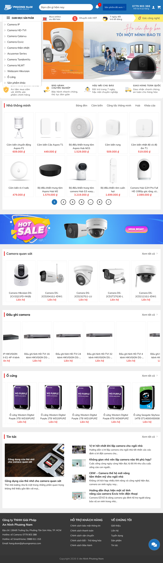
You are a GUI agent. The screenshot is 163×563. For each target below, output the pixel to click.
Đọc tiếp (22, 348)
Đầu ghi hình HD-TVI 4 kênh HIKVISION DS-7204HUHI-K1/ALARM (114, 355)
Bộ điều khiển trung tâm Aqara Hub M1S (81, 146)
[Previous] (49, 50)
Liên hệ (115, 530)
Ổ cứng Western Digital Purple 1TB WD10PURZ (82, 417)
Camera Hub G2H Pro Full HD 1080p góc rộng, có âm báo (144, 189)
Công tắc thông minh (119, 105)
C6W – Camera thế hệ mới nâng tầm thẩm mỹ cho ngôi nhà (109, 474)
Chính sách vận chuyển (82, 535)
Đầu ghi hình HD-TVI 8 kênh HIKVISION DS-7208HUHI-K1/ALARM (145, 355)
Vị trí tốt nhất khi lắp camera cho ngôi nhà (115, 445)
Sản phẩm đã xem (114, 7)
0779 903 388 (141, 7)
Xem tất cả (148, 253)
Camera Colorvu (16, 36)
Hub (137, 105)
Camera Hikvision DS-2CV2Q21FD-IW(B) (15, 294)
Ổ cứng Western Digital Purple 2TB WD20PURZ (50, 417)
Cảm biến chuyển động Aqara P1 (19, 146)
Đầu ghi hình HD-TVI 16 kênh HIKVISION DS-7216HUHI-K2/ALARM (20, 355)
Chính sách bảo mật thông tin (85, 525)
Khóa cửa (149, 105)
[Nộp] (90, 7)
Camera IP (13, 24)
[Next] (154, 50)
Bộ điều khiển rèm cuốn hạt (113, 189)
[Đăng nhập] (153, 7)
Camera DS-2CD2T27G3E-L (108, 294)
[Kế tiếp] (108, 202)
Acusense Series (17, 53)
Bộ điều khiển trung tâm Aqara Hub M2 (50, 189)
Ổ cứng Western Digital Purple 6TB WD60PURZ (113, 417)
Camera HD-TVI (16, 30)
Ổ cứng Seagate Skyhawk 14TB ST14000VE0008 (144, 417)
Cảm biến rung (113, 144)
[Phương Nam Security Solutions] (18, 7)
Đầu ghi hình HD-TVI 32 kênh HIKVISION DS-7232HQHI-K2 (82, 355)
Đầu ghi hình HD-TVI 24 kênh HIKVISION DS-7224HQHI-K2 (51, 355)
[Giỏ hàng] (159, 7)
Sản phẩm (116, 540)
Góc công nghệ (151, 18)
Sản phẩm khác (16, 82)
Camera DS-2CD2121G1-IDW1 (140, 294)
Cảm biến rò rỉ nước (19, 187)
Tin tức (114, 545)
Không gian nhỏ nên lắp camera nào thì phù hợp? (120, 459)
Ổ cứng (11, 77)
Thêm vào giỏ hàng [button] (21, 139)
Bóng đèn (81, 105)
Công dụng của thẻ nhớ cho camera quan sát (33, 481)
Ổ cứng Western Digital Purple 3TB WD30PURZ (19, 417)
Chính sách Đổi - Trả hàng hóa (85, 540)
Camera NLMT (16, 65)
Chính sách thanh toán (81, 530)
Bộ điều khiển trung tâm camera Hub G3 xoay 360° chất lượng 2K (81, 189)
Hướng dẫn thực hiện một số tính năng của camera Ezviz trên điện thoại (113, 492)
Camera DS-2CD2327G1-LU (77, 294)
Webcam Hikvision (18, 71)
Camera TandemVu (18, 59)
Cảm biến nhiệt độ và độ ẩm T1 (144, 146)
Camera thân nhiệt (18, 47)
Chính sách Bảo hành (81, 545)
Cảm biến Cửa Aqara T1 (50, 144)
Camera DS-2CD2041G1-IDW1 (46, 294)
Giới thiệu (116, 525)
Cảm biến (97, 105)
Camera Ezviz (15, 41)
